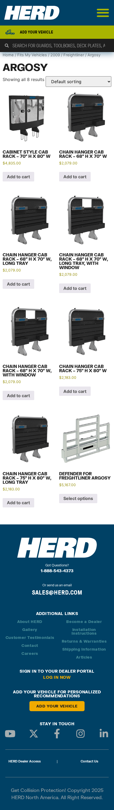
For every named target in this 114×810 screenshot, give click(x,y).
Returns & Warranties (84, 641)
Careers (29, 653)
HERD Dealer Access (24, 761)
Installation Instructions (84, 631)
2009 (55, 55)
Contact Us (89, 761)
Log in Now (57, 677)
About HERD (29, 621)
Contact (29, 645)
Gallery (29, 629)
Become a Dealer (84, 621)
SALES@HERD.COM (57, 592)
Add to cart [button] (18, 176)
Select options (78, 498)
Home (8, 55)
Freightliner (73, 55)
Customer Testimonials (30, 637)
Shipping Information (84, 649)
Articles (84, 657)
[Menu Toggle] (103, 12)
